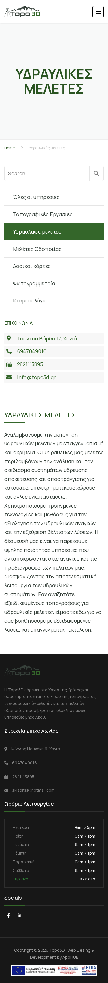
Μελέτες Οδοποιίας (37, 248)
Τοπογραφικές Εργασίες (43, 214)
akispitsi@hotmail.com (33, 790)
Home (9, 147)
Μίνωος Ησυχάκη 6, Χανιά (35, 749)
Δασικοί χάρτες (32, 265)
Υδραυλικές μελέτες (37, 231)
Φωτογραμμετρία (34, 283)
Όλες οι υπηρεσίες (36, 197)
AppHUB (70, 957)
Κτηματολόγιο (30, 300)
